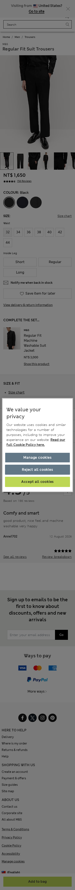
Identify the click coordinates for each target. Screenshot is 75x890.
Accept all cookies (37, 482)
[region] (37, 445)
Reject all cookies (37, 469)
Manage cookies (37, 457)
